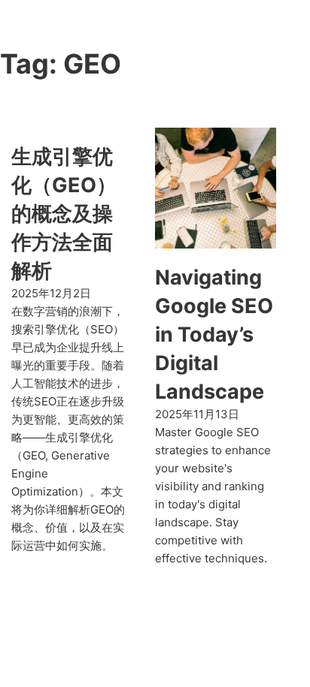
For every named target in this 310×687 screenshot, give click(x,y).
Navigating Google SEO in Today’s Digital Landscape (214, 334)
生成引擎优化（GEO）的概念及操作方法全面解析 (64, 213)
